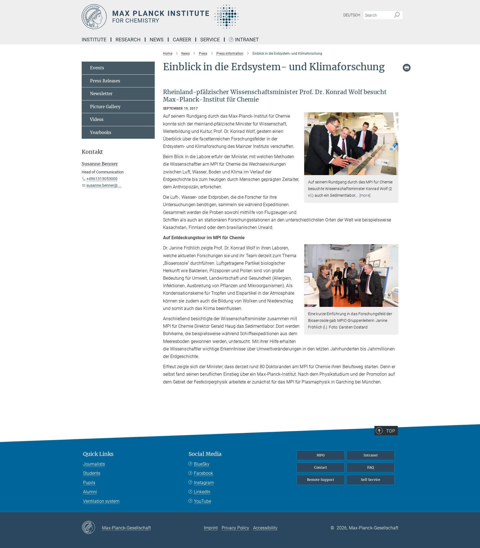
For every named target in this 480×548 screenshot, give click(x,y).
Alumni (90, 491)
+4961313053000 (102, 178)
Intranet (247, 39)
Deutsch (351, 15)
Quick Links (98, 454)
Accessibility (265, 528)
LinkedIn (202, 491)
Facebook (203, 473)
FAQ (370, 467)
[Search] (396, 15)
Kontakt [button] (92, 152)
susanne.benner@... (103, 185)
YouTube (202, 501)
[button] (393, 171)
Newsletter (101, 93)
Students (91, 473)
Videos (97, 119)
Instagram (204, 482)
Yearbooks (100, 132)
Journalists (94, 464)
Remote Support (320, 480)
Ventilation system (101, 501)
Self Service (370, 480)
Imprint (211, 528)
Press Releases (105, 81)
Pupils (89, 482)
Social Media (205, 454)
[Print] (406, 68)
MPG (321, 455)
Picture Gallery (105, 106)
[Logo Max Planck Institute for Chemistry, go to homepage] (186, 16)
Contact (320, 467)
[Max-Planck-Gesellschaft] (92, 527)
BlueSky (201, 464)
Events (97, 67)
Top (390, 431)
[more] (364, 195)
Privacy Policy (235, 528)
